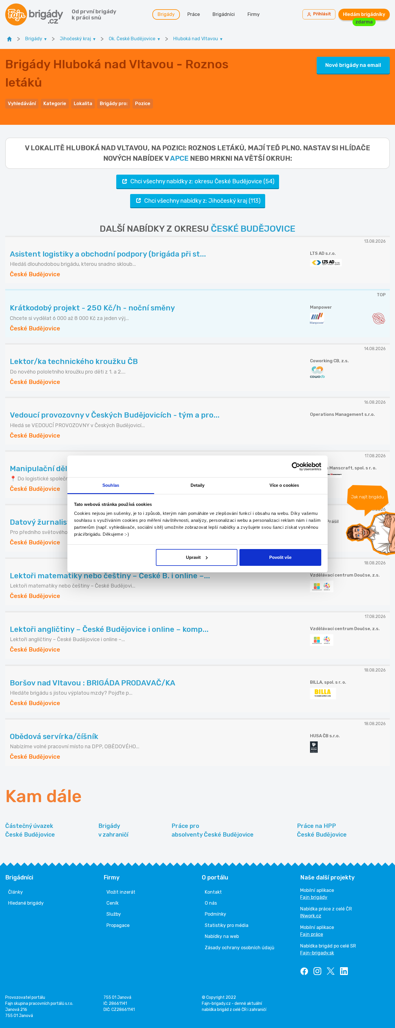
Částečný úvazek (30, 830)
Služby (113, 914)
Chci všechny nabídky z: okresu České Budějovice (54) (202, 181)
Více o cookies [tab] (284, 485)
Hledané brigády (26, 903)
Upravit (193, 557)
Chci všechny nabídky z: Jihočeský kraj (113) (202, 200)
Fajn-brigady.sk (317, 953)
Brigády (166, 14)
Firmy (254, 14)
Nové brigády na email (353, 65)
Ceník (112, 903)
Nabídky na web (222, 936)
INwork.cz (310, 916)
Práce (193, 14)
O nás (211, 903)
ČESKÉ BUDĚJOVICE (253, 229)
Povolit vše (280, 557)
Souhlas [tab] (110, 485)
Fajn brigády (313, 897)
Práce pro (212, 830)
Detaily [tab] (198, 485)
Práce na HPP (322, 830)
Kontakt (213, 892)
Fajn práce (311, 934)
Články (15, 892)
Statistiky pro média (226, 925)
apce (179, 158)
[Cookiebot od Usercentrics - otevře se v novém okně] (296, 466)
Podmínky (215, 914)
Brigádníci (224, 14)
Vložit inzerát (120, 892)
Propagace (118, 925)
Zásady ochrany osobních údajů (239, 947)
